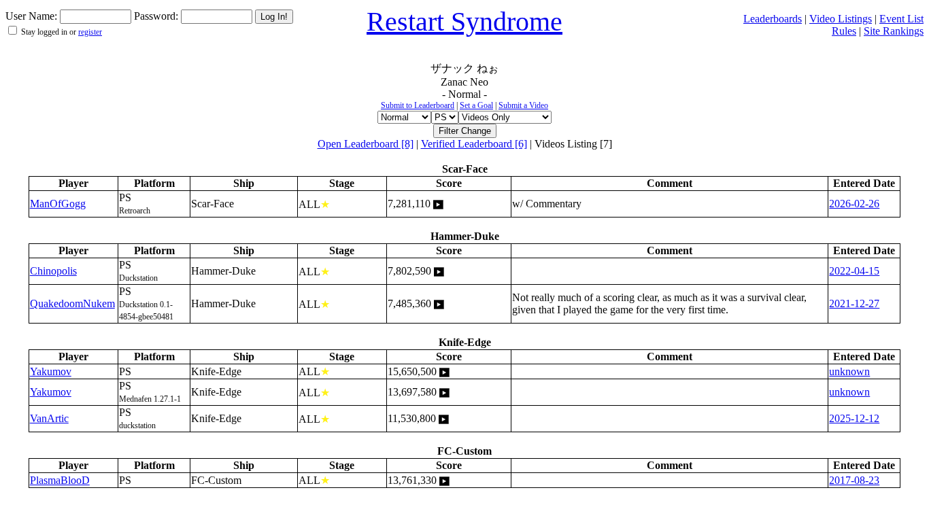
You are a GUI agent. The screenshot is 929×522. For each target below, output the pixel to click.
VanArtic (49, 418)
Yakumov (50, 371)
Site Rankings (894, 31)
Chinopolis (53, 271)
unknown (849, 371)
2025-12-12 (854, 418)
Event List (901, 18)
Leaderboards (772, 18)
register (90, 32)
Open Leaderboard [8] (365, 144)
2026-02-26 (854, 203)
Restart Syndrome (464, 21)
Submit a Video (523, 105)
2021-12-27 (854, 303)
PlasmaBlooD (60, 480)
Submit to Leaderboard (417, 105)
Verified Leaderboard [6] (474, 144)
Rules (844, 31)
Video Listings (840, 18)
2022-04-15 (854, 271)
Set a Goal (476, 105)
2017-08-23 (854, 480)
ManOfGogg (58, 203)
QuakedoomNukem (72, 303)
